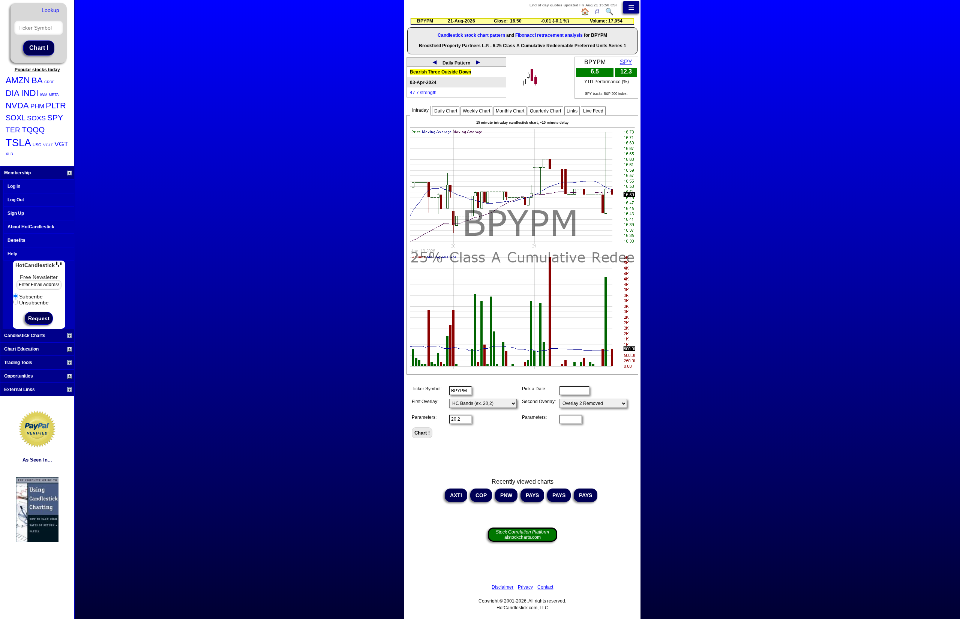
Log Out (16, 199)
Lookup (50, 10)
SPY (55, 117)
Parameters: (424, 417)
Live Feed (593, 111)
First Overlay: (425, 401)
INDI (29, 93)
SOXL (16, 118)
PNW (506, 495)
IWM (43, 95)
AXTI (456, 495)
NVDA (17, 105)
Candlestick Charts (24, 335)
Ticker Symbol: (427, 388)
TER (13, 130)
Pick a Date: (534, 388)
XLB (9, 154)
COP (481, 495)
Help (12, 253)
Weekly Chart (476, 111)
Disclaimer (502, 587)
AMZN (18, 80)
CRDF (49, 82)
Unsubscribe (34, 303)
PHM (37, 106)
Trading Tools (18, 362)
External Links (19, 389)
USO (37, 144)
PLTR (56, 105)
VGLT (48, 145)
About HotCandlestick (31, 226)
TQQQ (33, 129)
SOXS (36, 118)
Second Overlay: (539, 401)
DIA (13, 93)
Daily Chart (445, 111)
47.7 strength (423, 92)
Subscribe (31, 297)
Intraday (420, 110)
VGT (61, 144)
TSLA (18, 142)
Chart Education (21, 349)
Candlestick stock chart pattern (471, 35)
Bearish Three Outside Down (440, 72)
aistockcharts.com (522, 534)
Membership (17, 172)
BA (37, 80)
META (54, 95)
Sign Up (16, 213)
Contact (545, 587)
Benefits (17, 240)
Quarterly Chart (545, 111)
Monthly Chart (510, 111)
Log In (14, 186)
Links (572, 111)
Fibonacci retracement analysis (549, 35)
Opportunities (18, 376)
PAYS (532, 495)
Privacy (525, 587)
